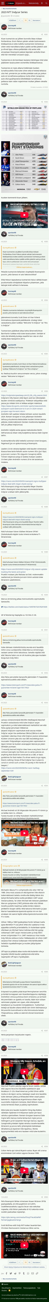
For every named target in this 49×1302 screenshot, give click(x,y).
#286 (46, 391)
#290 (46, 595)
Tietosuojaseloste (29, 1288)
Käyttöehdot (17, 1288)
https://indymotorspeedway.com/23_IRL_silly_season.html (24, 395)
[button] (2, 3)
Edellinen (13, 20)
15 (25, 20)
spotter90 (6, 16)
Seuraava (36, 20)
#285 (46, 354)
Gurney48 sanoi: (8, 248)
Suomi (5, 1284)
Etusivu (4, 1290)
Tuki (38, 1288)
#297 (46, 1031)
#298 (46, 1056)
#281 (46, 34)
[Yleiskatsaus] (42, 3)
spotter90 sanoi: (8, 306)
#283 (46, 242)
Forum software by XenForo (19, 1295)
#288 (46, 507)
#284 (46, 300)
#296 (46, 972)
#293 (46, 703)
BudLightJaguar (14, 777)
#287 (46, 477)
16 (29, 20)
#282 (46, 102)
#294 (46, 786)
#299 (46, 1146)
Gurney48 (12, 25)
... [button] (22, 20)
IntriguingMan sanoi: (10, 866)
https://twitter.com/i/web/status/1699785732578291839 (25, 607)
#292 (46, 673)
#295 (46, 860)
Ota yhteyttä (6, 1288)
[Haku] (46, 3)
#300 (46, 1197)
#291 (46, 630)
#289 (46, 552)
